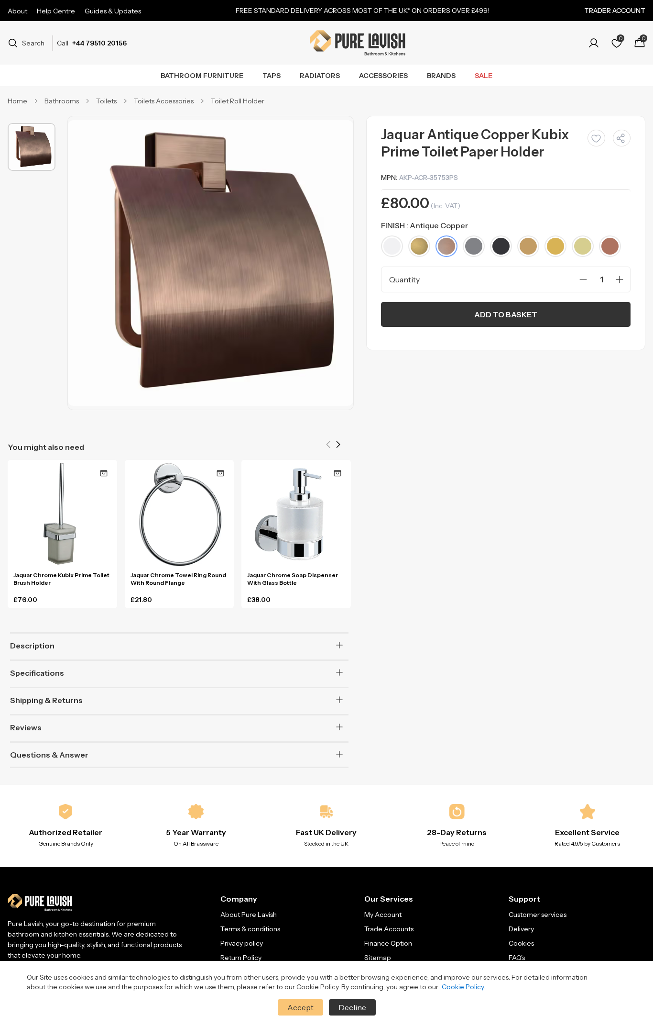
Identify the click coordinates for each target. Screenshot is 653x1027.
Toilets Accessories (164, 101)
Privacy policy (241, 943)
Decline (352, 1007)
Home (17, 101)
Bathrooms (61, 101)
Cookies (521, 943)
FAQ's (517, 957)
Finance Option (388, 943)
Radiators (320, 75)
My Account (383, 914)
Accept (300, 1007)
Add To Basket (505, 314)
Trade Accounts (389, 929)
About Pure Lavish (248, 914)
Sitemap (377, 957)
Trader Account (614, 10)
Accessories (383, 75)
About (17, 11)
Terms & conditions (250, 929)
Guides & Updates (113, 11)
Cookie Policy (463, 986)
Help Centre (56, 11)
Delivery (521, 929)
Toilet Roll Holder (237, 101)
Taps (271, 75)
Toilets (106, 101)
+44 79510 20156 (99, 43)
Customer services (537, 914)
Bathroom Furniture (202, 75)
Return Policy (240, 957)
